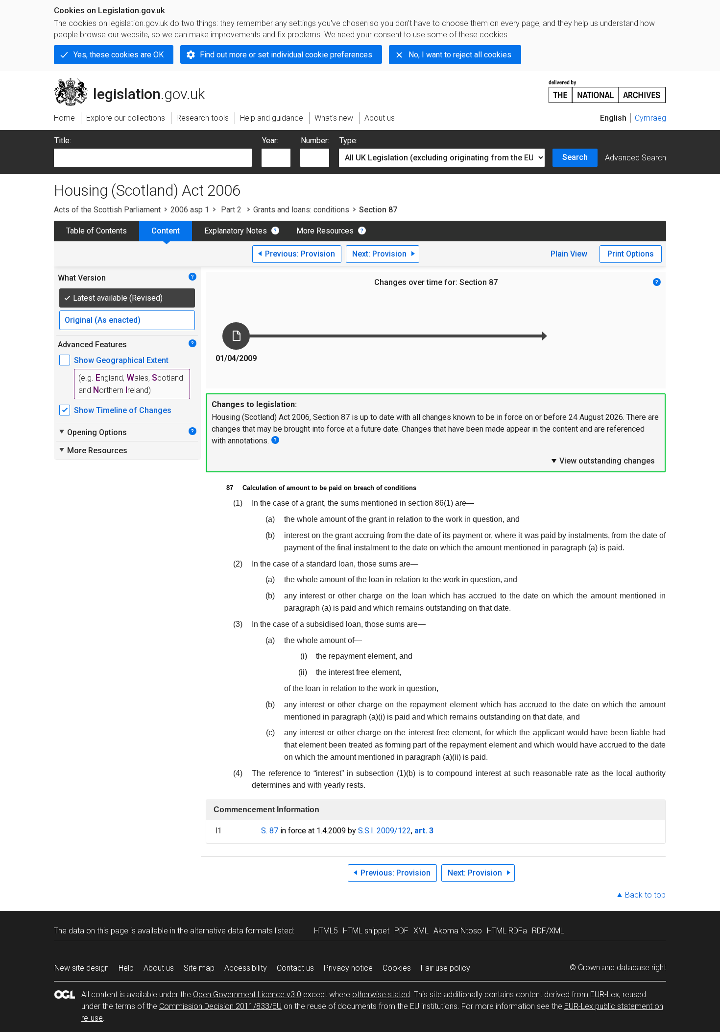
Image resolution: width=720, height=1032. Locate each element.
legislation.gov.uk (135, 82)
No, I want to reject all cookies (459, 54)
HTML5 (326, 930)
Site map (199, 968)
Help (126, 968)
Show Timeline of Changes (122, 410)
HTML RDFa (507, 930)
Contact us (295, 968)
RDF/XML (548, 930)
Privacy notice (348, 968)
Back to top (645, 895)
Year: (270, 140)
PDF (401, 930)
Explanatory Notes (235, 230)
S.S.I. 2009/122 (384, 830)
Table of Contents (96, 230)
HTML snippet (366, 930)
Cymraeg (650, 118)
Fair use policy (445, 968)
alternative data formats (231, 930)
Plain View (569, 253)
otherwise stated (381, 994)
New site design (81, 968)
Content (165, 230)
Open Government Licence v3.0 (247, 994)
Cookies (397, 968)
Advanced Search (635, 157)
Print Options (630, 253)
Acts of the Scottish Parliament (107, 209)
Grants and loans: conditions (301, 209)
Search (575, 157)
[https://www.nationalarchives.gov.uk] (607, 87)
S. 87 (269, 830)
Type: (348, 140)
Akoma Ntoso (457, 930)
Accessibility (245, 968)
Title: (62, 140)
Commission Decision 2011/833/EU (220, 1006)
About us (159, 968)
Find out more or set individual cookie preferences (286, 54)
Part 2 (231, 209)
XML (421, 930)
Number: (315, 140)
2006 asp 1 (189, 209)
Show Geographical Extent (121, 360)
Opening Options (92, 432)
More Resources (325, 230)
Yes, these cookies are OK (118, 54)
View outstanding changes (602, 460)
